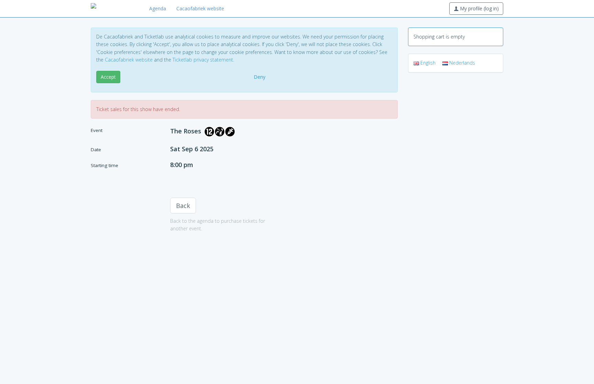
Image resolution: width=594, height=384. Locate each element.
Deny (259, 77)
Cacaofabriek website (200, 8)
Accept (108, 77)
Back (183, 205)
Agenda (157, 8)
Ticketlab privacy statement (203, 59)
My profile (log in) (479, 8)
